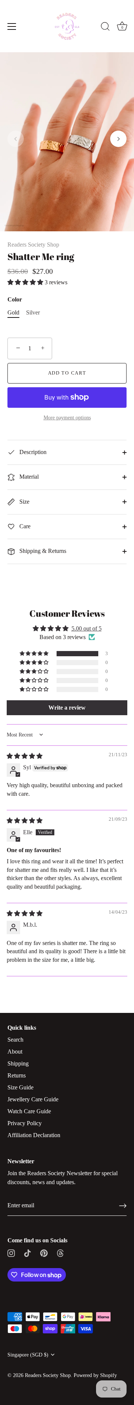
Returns (16, 1075)
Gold (13, 312)
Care (24, 526)
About (14, 1051)
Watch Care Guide (29, 1111)
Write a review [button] (67, 707)
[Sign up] (123, 1206)
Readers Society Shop (33, 244)
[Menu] (12, 26)
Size (23, 501)
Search (15, 1039)
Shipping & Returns (42, 551)
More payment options (67, 417)
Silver (33, 312)
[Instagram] (11, 1252)
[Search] (105, 27)
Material (28, 476)
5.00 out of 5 (86, 628)
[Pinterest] (44, 1252)
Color (14, 299)
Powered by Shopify (95, 1375)
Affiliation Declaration (33, 1135)
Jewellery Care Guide (32, 1099)
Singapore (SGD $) (27, 1355)
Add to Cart (67, 373)
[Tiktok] (27, 1252)
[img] (24, 756)
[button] (15, 139)
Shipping (18, 1063)
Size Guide (20, 1087)
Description (32, 452)
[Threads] (60, 1252)
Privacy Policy (24, 1123)
